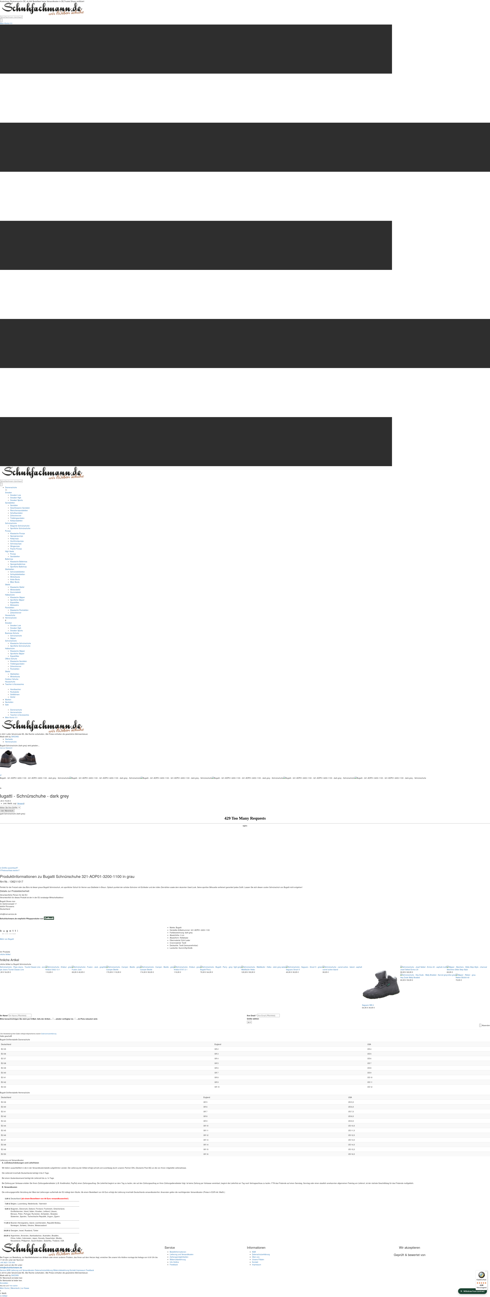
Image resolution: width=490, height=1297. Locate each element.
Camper (109, 969)
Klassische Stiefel (17, 587)
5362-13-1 (56, 969)
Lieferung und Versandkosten (181, 1254)
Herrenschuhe (11, 617)
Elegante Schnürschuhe (19, 525)
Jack (80, 969)
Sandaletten (10, 502)
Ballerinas (9, 559)
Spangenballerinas (17, 564)
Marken (8, 699)
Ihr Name (4, 1015)
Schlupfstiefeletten (17, 574)
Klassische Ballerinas (18, 561)
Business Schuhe (12, 633)
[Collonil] (48, 918)
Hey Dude (404, 977)
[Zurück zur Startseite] (42, 8)
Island (335, 969)
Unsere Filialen (258, 1259)
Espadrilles (14, 602)
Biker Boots (14, 582)
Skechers (450, 969)
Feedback (174, 1264)
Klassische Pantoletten (19, 610)
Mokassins (14, 605)
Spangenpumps (16, 536)
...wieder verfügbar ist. (64, 1019)
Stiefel (7, 584)
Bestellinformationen (178, 1251)
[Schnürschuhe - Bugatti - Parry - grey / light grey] (220, 966)
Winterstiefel (15, 589)
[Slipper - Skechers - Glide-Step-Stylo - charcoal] (467, 966)
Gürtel (12, 697)
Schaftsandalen (16, 513)
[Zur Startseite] (42, 726)
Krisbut (48, 969)
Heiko (252, 969)
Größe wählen (253, 1018)
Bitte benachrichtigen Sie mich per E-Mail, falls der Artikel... (26, 1019)
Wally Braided (414, 977)
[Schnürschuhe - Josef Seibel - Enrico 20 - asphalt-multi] (423, 966)
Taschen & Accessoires (14, 684)
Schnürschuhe (11, 523)
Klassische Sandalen (18, 661)
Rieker (458, 977)
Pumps (8, 531)
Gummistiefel (15, 592)
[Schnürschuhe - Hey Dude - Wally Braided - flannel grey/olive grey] (428, 974)
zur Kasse (25, 1288)
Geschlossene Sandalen (20, 508)
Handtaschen (15, 689)
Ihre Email (252, 1015)
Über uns (255, 1257)
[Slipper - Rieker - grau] (466, 974)
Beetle (115, 969)
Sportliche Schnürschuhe (20, 528)
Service (3, 1270)
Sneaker (8, 492)
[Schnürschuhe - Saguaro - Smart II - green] (304, 966)
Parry (208, 969)
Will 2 (371, 1005)
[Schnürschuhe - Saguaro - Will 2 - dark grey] (381, 984)
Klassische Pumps (17, 533)
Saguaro (289, 969)
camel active (328, 969)
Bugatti (203, 969)
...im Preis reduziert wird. (87, 1019)
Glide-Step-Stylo (461, 969)
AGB (254, 1251)
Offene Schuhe (11, 658)
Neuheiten (9, 702)
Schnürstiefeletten (17, 571)
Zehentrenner (15, 515)
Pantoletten (9, 607)
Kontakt (255, 1262)
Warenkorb (15, 1288)
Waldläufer (245, 969)
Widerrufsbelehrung (178, 1259)
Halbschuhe (10, 594)
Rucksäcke (14, 692)
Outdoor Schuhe (11, 679)
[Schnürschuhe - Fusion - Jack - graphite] (89, 966)
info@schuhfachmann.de (11, 1267)
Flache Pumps (16, 548)
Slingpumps (15, 546)
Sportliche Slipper (17, 600)
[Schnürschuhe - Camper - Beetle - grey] (123, 966)
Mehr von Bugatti (7, 939)
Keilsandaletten (16, 520)
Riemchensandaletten (19, 510)
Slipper (13, 638)
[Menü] (485, 1271)
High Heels (9, 551)
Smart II (296, 969)
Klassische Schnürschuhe (20, 643)
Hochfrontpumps (17, 541)
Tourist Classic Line (16, 969)
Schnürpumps (15, 543)
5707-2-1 (183, 969)
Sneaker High (15, 497)
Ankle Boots (15, 579)
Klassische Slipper (17, 597)
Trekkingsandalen (17, 518)
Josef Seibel (405, 969)
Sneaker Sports (16, 500)
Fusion (74, 969)
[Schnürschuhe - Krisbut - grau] (59, 966)
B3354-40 (465, 977)
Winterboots (15, 577)
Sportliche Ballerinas (18, 566)
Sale (7, 704)
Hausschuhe (10, 615)
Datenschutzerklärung (48, 1033)
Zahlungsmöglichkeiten (179, 1257)
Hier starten (14, 1285)
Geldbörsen (15, 694)
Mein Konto (4, 23)
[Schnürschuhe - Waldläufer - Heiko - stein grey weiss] (263, 966)
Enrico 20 (414, 969)
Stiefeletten (9, 569)
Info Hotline (174, 1262)
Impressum (256, 1264)
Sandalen (14, 505)
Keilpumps (14, 538)
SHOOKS (15, 736)
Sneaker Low (15, 495)
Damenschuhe (11, 487)
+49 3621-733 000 (7, 1262)
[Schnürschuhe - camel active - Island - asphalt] (342, 966)
